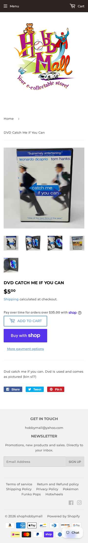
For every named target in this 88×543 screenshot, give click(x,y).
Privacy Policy (47, 489)
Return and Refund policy (58, 484)
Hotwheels (54, 494)
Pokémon (70, 489)
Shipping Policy (19, 489)
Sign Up (75, 462)
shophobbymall (30, 516)
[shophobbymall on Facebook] (71, 503)
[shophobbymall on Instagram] (79, 503)
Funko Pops (31, 494)
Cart (80, 6)
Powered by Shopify (63, 516)
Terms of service (19, 484)
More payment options (25, 349)
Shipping (11, 299)
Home (9, 118)
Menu (14, 6)
